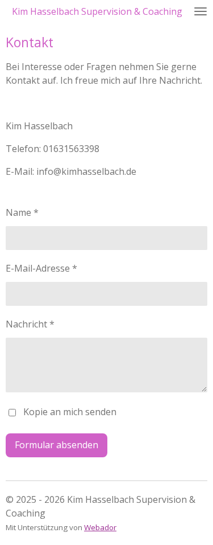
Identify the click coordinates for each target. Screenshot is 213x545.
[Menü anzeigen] (200, 11)
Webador (100, 527)
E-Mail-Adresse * (41, 268)
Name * (22, 212)
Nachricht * (30, 324)
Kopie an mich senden (69, 411)
